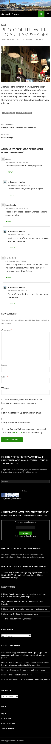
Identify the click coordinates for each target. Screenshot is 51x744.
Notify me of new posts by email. (16, 422)
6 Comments (38, 40)
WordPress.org (7, 728)
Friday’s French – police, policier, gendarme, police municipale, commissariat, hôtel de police (24, 595)
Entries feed (6, 718)
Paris (3, 25)
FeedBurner (31, 536)
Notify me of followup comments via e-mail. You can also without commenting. (23, 431)
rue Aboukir (9, 113)
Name (4, 365)
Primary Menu (47, 14)
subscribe (17, 432)
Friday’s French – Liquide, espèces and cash (19, 614)
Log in (3, 713)
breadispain (10, 205)
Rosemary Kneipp (24, 40)
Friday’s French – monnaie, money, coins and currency (24, 609)
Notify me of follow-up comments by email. (21, 412)
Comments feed (8, 723)
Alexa (8, 159)
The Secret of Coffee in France (32, 670)
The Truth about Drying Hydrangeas (16, 619)
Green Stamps (7, 136)
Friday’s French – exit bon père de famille (18, 126)
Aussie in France (10, 14)
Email (4, 376)
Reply (10, 172)
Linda (3, 662)
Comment (6, 330)
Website (5, 388)
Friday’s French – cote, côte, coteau (35, 679)
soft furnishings (24, 113)
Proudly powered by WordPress (12, 741)
